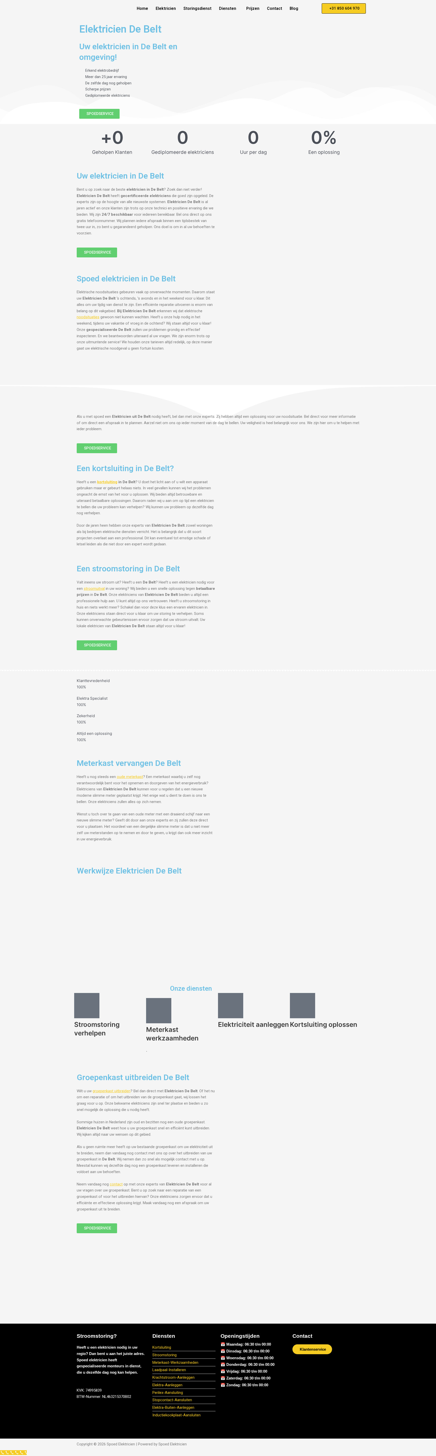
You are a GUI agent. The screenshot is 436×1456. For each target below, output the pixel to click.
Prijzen (252, 8)
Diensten (227, 8)
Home (142, 8)
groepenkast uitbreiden (111, 1091)
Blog (294, 8)
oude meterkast (130, 776)
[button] (228, 8)
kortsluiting (107, 482)
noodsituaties (88, 317)
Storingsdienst (197, 8)
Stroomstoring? (97, 1336)
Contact (274, 8)
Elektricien (166, 8)
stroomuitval (94, 588)
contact (116, 1184)
